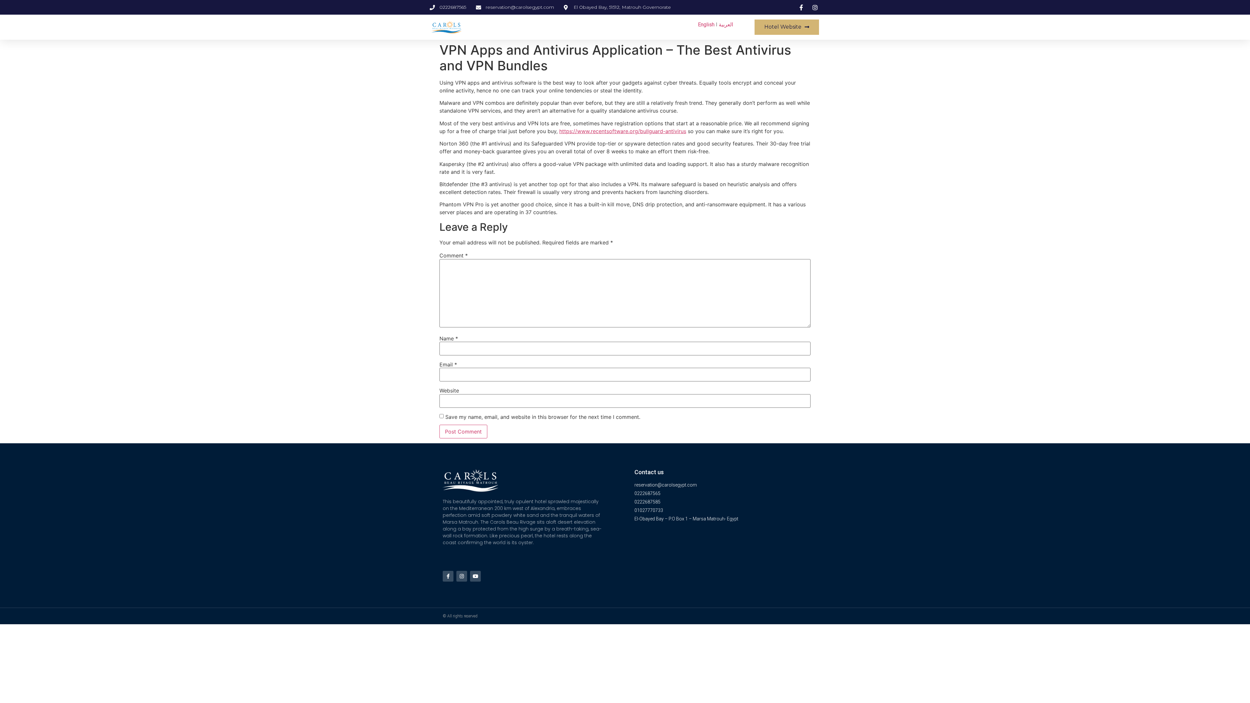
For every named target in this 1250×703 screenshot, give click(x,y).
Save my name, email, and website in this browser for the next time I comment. (542, 417)
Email (448, 364)
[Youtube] (475, 576)
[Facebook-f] (448, 576)
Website (449, 390)
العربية (726, 24)
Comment (453, 255)
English (706, 24)
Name (448, 338)
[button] (787, 27)
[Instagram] (461, 576)
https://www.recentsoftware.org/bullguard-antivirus (622, 131)
